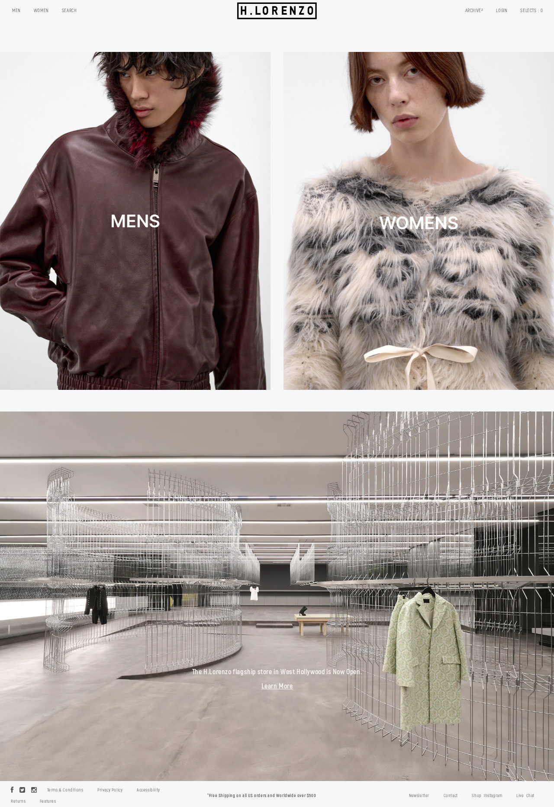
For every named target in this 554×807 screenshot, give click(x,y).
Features (48, 801)
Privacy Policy (109, 790)
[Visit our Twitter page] (22, 790)
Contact (451, 795)
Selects (531, 10)
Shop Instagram (487, 795)
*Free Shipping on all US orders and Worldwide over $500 (261, 795)
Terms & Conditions (65, 790)
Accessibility (148, 790)
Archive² (474, 10)
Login (501, 10)
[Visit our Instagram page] (34, 790)
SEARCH (69, 10)
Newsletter (419, 795)
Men (16, 10)
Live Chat (525, 795)
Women (41, 10)
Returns (18, 801)
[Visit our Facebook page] (12, 790)
